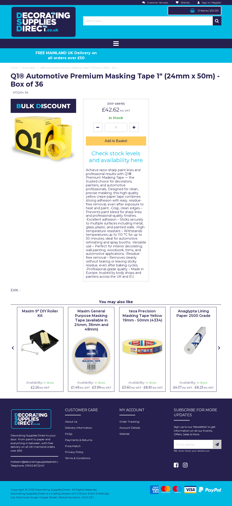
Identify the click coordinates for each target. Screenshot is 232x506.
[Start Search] (217, 20)
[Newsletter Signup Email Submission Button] (217, 444)
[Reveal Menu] (116, 43)
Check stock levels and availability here (116, 156)
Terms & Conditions (77, 458)
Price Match (73, 446)
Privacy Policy (74, 452)
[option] (40, 349)
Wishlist (124, 433)
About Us (71, 421)
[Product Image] (40, 342)
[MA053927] (91, 356)
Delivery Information (78, 427)
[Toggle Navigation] (116, 43)
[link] (176, 465)
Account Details (129, 427)
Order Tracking (129, 421)
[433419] (142, 347)
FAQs (68, 433)
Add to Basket (116, 141)
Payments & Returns (78, 440)
